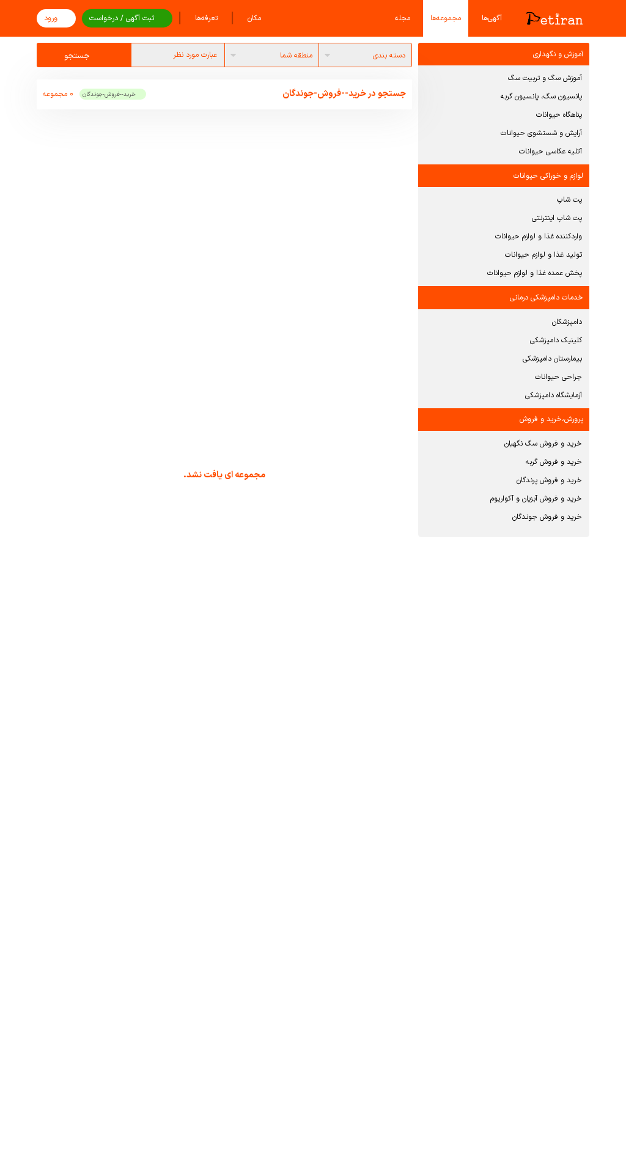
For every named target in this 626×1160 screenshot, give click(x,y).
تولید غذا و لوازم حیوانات (543, 254)
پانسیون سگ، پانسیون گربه (541, 96)
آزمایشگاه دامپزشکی (553, 395)
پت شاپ (569, 199)
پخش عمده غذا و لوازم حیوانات (534, 273)
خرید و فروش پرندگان (549, 480)
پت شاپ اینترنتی (557, 218)
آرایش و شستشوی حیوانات (541, 133)
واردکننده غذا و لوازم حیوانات (538, 236)
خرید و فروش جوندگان (547, 517)
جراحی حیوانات (558, 377)
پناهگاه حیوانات (559, 114)
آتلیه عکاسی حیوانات (550, 151)
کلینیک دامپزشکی (556, 340)
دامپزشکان (567, 322)
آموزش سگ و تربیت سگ (545, 78)
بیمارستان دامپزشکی (552, 358)
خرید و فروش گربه (554, 462)
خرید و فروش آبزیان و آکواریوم (536, 498)
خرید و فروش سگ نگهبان (543, 443)
